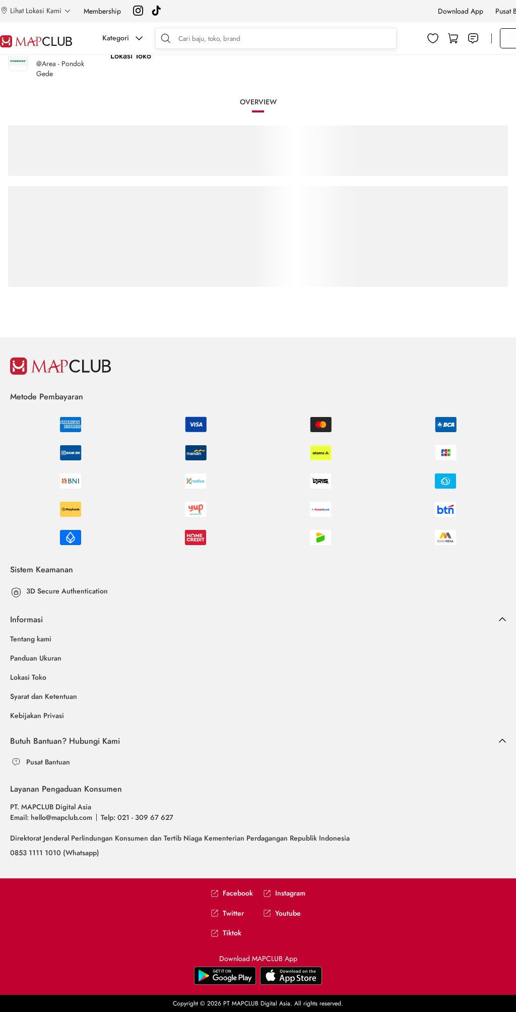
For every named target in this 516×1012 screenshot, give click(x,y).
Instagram (290, 893)
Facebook (238, 893)
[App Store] (225, 982)
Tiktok (232, 933)
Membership (102, 11)
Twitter (233, 913)
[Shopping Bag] (453, 38)
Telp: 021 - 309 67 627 (137, 817)
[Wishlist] (433, 38)
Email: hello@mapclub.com (51, 817)
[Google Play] (291, 982)
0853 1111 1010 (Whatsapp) (54, 853)
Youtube (288, 913)
